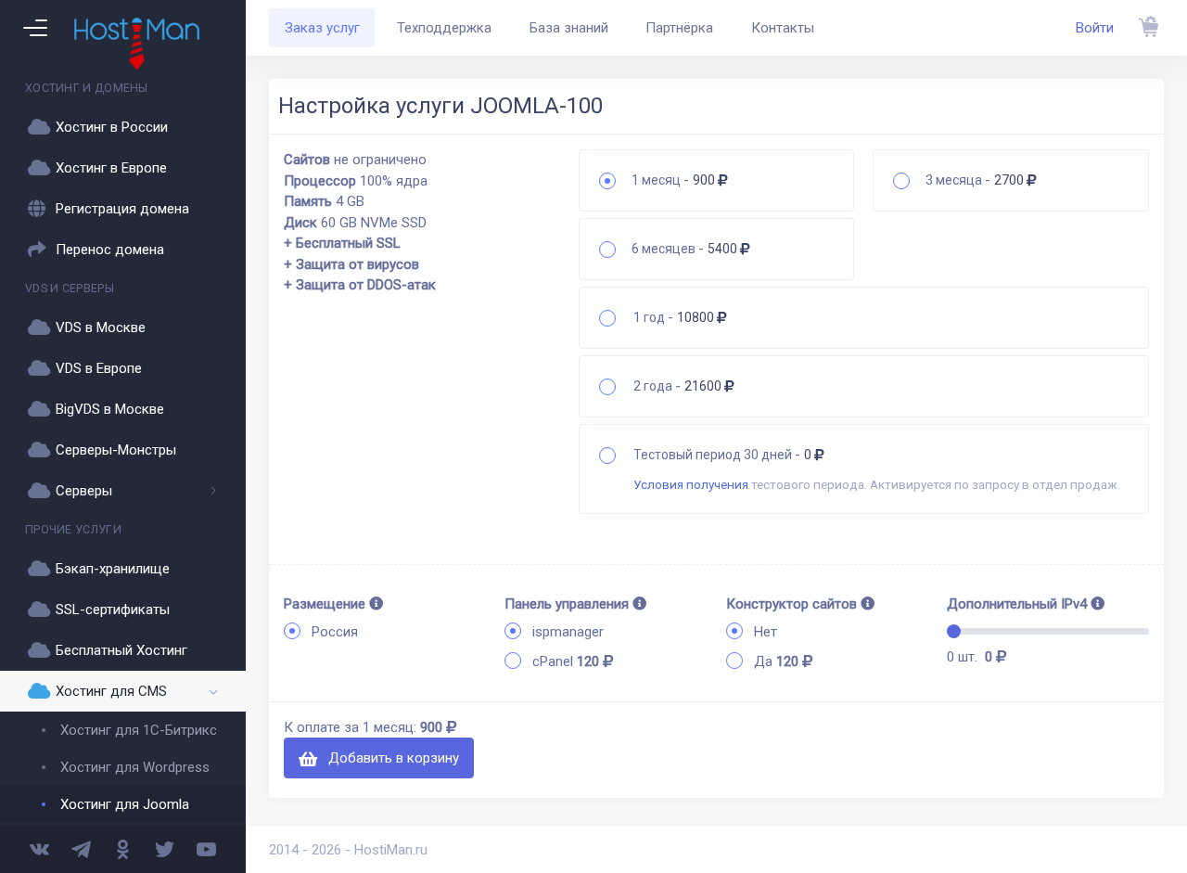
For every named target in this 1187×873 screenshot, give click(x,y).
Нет (765, 631)
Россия (335, 631)
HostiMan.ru (391, 849)
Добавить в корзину (392, 758)
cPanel (565, 661)
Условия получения (690, 484)
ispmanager (568, 631)
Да (776, 661)
